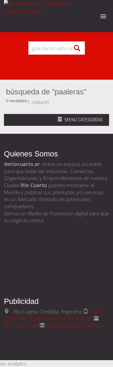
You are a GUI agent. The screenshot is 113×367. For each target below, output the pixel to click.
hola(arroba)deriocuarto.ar (76, 325)
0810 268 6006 (22, 325)
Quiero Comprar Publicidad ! (61, 318)
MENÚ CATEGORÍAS (80, 121)
